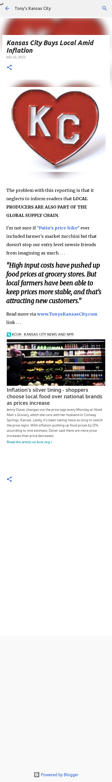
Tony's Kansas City (33, 8)
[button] (9, 67)
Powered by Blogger (59, 774)
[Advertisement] (56, 703)
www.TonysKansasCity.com (67, 314)
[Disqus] (56, 561)
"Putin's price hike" (58, 227)
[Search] (105, 8)
